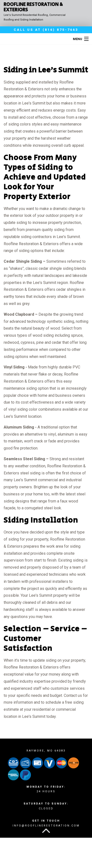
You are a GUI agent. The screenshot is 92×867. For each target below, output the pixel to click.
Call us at (46, 29)
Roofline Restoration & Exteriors (33, 7)
